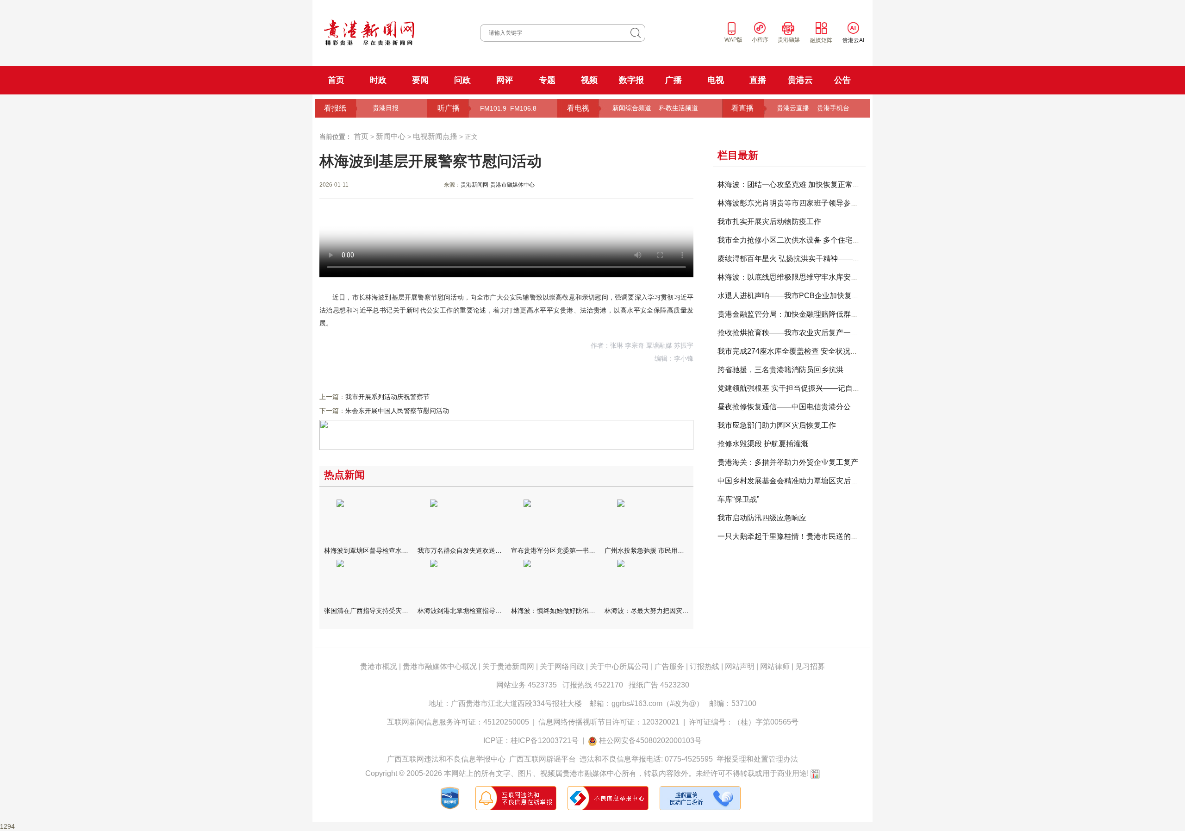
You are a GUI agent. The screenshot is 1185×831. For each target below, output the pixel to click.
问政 (462, 80)
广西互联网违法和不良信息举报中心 (446, 759)
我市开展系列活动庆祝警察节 (387, 396)
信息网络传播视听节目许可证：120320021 (609, 722)
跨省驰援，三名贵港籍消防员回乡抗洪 (780, 370)
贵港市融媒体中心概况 (440, 666)
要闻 (420, 80)
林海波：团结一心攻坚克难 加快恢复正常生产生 (796, 184)
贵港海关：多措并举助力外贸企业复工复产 (787, 462)
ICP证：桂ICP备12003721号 (531, 740)
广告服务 (669, 666)
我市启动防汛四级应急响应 (761, 518)
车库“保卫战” (738, 499)
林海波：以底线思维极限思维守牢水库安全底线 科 (799, 277)
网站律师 (775, 666)
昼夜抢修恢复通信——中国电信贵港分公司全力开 (798, 407)
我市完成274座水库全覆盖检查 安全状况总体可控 (798, 351)
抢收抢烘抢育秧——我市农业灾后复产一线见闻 (795, 333)
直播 (757, 80)
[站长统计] (815, 773)
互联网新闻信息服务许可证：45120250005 (458, 722)
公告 (842, 80)
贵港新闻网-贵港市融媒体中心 (498, 184)
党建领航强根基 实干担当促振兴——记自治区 (792, 388)
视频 (589, 80)
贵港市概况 (378, 666)
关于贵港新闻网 (508, 666)
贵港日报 (386, 108)
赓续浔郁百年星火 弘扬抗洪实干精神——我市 (792, 258)
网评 (504, 80)
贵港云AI (853, 40)
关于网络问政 (562, 666)
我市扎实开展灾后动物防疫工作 (769, 221)
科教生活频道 (678, 108)
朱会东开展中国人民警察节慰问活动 (397, 410)
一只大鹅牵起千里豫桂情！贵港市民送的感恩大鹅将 (802, 536)
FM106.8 (523, 108)
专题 (547, 80)
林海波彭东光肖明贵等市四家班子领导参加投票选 (798, 203)
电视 (715, 80)
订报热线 (704, 666)
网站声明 (740, 666)
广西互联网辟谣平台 (542, 759)
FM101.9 (493, 108)
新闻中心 (390, 136)
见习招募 (810, 666)
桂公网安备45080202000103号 (650, 740)
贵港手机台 (833, 108)
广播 (673, 80)
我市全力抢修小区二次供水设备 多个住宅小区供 (796, 240)
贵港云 (800, 80)
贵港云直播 (793, 108)
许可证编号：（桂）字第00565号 (743, 722)
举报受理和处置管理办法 (757, 759)
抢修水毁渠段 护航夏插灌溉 (762, 444)
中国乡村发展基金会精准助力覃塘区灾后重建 (791, 481)
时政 (378, 80)
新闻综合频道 (631, 108)
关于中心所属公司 (619, 666)
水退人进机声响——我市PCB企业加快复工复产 (795, 296)
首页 (336, 80)
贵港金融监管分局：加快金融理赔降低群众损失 (795, 314)
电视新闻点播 (435, 136)
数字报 (631, 80)
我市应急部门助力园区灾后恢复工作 (776, 425)
